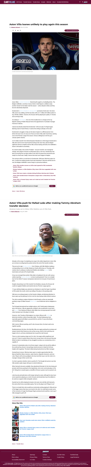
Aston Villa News (21, 191)
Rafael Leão (33, 301)
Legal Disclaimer (74, 457)
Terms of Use (46, 457)
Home (13, 191)
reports (16, 310)
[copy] (20, 30)
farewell (46, 270)
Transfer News (36, 2)
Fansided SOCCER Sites (62, 2)
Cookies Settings (47, 459)
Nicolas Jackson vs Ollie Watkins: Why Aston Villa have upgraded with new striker (34, 170)
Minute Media (10, 463)
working (48, 315)
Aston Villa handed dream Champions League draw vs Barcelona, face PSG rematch (34, 176)
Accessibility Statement (18, 459)
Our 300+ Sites (61, 454)
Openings (32, 454)
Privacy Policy (33, 457)
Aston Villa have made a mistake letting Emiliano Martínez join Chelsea (33, 173)
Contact (45, 454)
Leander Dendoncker (24, 102)
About (54, 2)
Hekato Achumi (15, 27)
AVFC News (19, 2)
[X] (82, 1)
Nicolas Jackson (27, 266)
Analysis (43, 2)
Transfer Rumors (27, 2)
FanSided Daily (74, 454)
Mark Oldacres (15, 211)
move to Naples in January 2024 (28, 111)
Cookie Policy (60, 457)
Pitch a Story (15, 457)
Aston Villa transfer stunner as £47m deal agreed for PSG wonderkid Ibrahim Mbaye (32, 166)
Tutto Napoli (22, 119)
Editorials (49, 2)
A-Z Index (32, 459)
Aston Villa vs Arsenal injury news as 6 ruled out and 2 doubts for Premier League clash (34, 180)
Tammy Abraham (26, 277)
